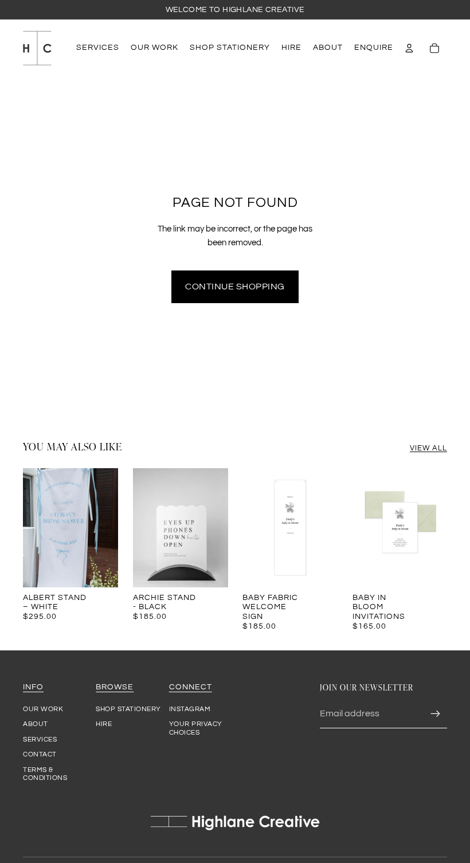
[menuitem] (97, 48)
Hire (104, 724)
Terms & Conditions (45, 774)
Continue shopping (235, 286)
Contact (40, 754)
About (35, 724)
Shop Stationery (128, 709)
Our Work (43, 709)
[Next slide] (108, 527)
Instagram (190, 709)
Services (40, 739)
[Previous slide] (32, 527)
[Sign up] (435, 714)
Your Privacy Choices (195, 728)
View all (428, 448)
